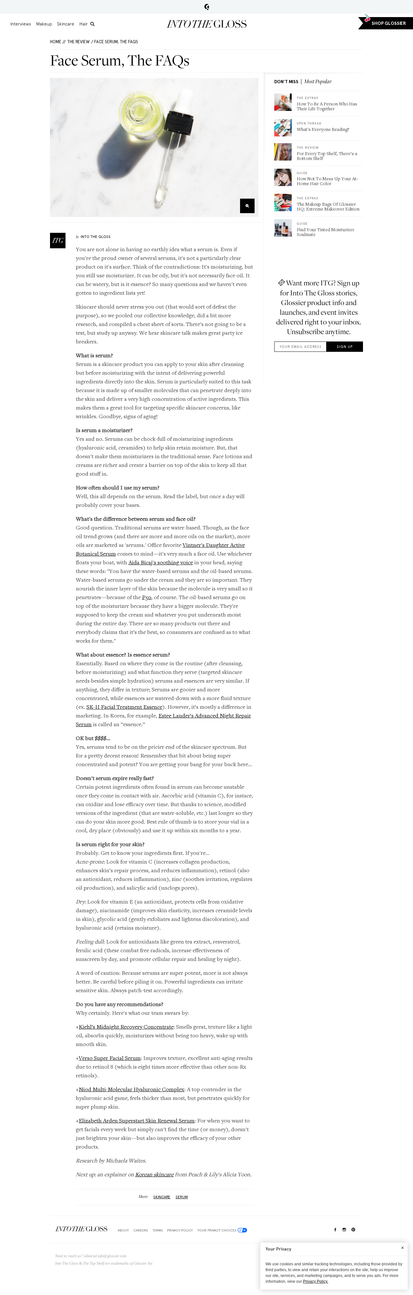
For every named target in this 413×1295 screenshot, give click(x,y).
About (123, 1230)
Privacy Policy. (315, 1281)
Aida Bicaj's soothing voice (160, 562)
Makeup (44, 23)
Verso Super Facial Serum (110, 1058)
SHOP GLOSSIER (389, 23)
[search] (92, 24)
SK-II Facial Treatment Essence (124, 706)
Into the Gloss (206, 24)
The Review (78, 41)
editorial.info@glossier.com (105, 1256)
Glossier (207, 7)
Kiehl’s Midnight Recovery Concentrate (126, 1026)
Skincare (65, 23)
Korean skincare (154, 1174)
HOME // (58, 41)
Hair (83, 23)
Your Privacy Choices (216, 1230)
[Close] (402, 1248)
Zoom (247, 206)
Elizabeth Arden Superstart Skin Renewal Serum (137, 1120)
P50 (146, 597)
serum (182, 1197)
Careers (140, 1230)
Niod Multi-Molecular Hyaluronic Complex (131, 1089)
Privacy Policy (180, 1230)
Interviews (20, 23)
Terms (158, 1230)
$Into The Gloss (81, 1229)
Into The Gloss (96, 236)
